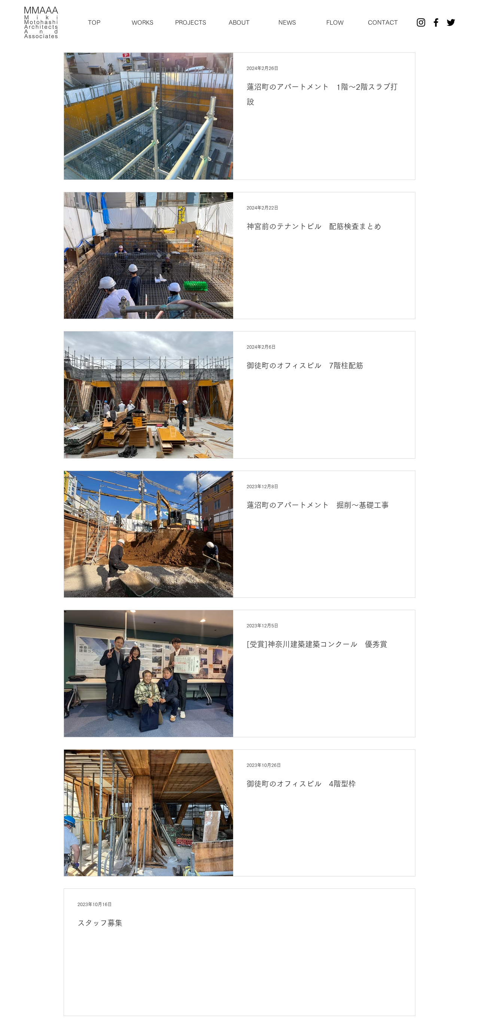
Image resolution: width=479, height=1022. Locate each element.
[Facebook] (436, 22)
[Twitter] (451, 22)
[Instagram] (421, 22)
